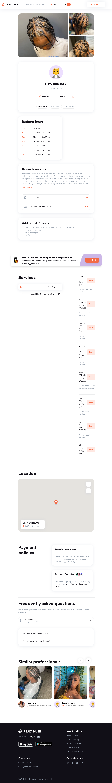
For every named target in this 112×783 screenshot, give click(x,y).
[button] (56, 260)
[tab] (40, 287)
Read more (27, 187)
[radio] (40, 287)
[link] (25, 744)
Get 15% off (92, 260)
